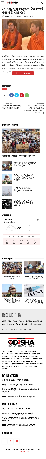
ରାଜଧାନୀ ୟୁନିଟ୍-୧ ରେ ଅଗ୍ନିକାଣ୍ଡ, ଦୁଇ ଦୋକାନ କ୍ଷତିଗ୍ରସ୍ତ (23, 203)
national (10, 89)
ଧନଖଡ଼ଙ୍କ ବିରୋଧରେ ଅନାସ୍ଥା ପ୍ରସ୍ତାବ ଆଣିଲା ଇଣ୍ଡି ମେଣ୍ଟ (11, 106)
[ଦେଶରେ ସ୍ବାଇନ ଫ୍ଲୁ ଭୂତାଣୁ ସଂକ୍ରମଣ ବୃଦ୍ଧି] (7, 166)
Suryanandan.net (23, 451)
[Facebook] (30, 3)
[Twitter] (34, 3)
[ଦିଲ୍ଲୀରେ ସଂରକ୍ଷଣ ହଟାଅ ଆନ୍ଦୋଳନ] (21, 140)
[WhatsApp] (27, 95)
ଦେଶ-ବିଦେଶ (7, 86)
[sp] (3, 16)
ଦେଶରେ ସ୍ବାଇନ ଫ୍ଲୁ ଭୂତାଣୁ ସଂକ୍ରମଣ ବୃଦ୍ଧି (25, 164)
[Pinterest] (22, 95)
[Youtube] (37, 3)
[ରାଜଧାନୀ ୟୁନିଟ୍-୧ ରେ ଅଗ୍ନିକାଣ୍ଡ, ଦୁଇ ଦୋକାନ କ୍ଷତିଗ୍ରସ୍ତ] (7, 204)
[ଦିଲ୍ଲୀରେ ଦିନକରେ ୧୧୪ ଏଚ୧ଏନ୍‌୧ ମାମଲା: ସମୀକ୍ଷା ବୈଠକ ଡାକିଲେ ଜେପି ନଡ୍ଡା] (34, 290)
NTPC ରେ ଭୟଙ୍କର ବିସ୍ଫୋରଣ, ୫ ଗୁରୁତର (23, 189)
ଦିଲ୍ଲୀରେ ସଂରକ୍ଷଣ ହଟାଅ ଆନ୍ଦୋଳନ (18, 156)
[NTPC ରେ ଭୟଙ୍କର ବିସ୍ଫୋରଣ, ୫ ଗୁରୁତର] (7, 191)
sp (8, 16)
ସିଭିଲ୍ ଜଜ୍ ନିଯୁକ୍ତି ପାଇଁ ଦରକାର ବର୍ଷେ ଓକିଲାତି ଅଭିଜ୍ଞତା (24, 177)
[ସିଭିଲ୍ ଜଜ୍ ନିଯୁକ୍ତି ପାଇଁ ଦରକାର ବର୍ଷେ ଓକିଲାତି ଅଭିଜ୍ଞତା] (7, 179)
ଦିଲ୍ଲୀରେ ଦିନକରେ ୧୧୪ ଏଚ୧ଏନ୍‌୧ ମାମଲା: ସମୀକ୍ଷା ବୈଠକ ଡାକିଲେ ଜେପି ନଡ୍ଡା (34, 301)
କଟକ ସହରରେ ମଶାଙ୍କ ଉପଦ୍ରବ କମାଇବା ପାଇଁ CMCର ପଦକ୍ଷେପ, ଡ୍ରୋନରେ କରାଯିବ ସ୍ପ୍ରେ (34, 109)
